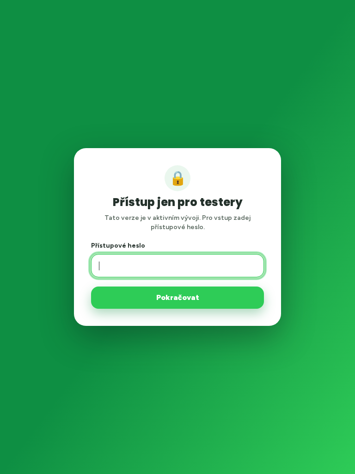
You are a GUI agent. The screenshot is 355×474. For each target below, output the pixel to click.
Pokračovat (177, 297)
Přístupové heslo (118, 245)
